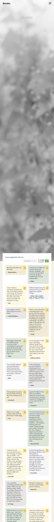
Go (47, 261)
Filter (41, 261)
